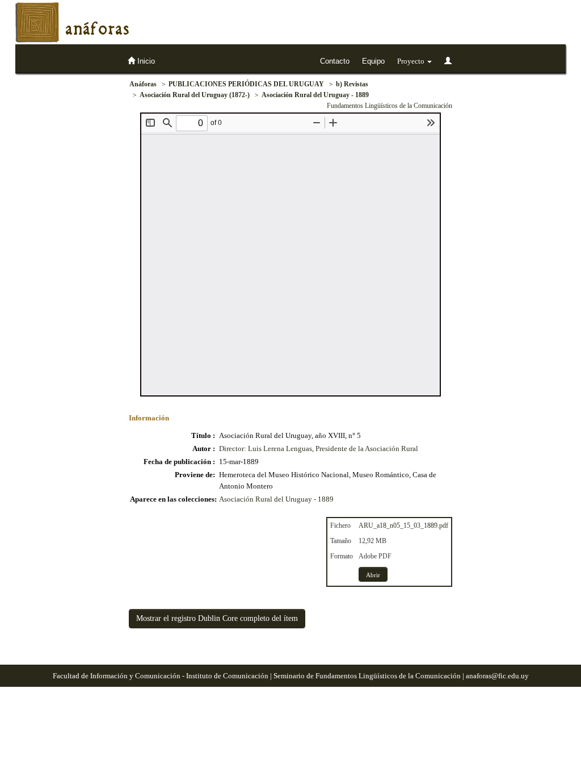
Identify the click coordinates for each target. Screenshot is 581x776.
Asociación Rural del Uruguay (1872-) (195, 95)
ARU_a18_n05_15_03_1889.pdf (403, 525)
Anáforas (143, 84)
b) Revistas (352, 84)
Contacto (335, 61)
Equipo (373, 61)
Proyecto (411, 61)
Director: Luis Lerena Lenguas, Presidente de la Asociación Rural (318, 448)
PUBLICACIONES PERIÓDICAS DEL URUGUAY (246, 84)
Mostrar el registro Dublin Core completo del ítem (217, 618)
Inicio (145, 61)
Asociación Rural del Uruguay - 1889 (315, 95)
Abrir (373, 574)
